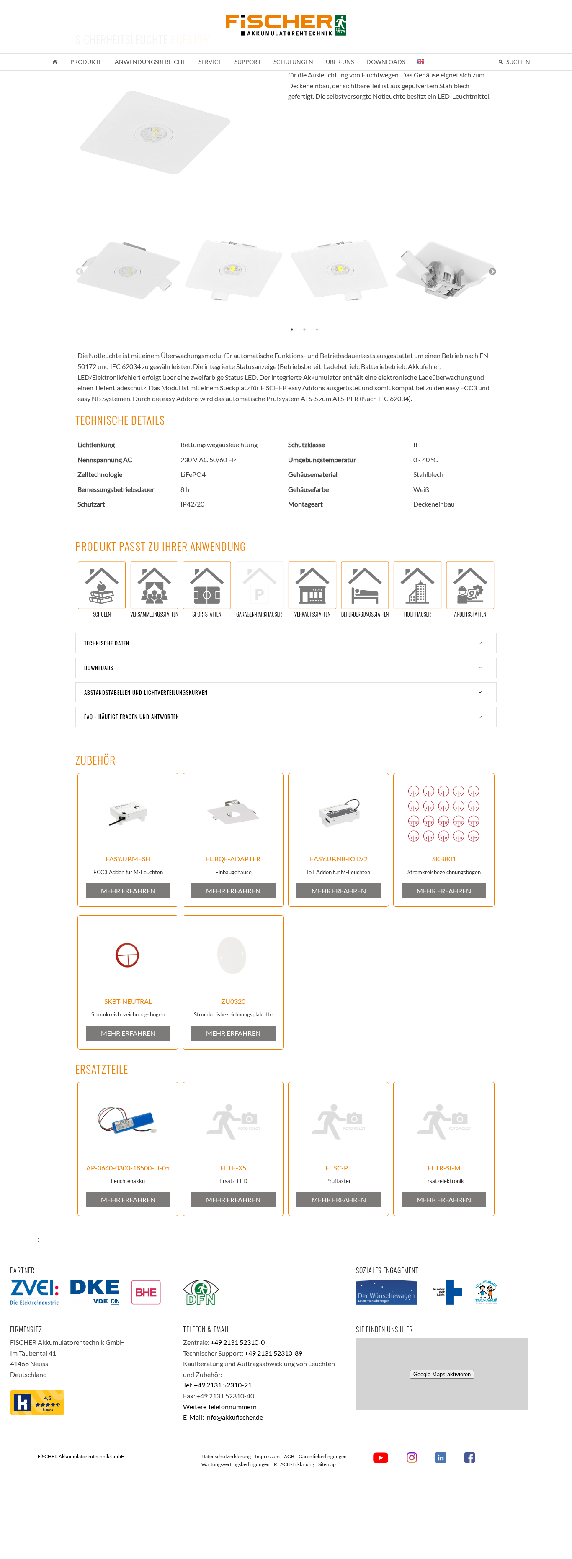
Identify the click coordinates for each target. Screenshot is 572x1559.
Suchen (518, 61)
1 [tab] (292, 329)
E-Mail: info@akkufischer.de (223, 1417)
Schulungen (293, 61)
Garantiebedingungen (323, 1456)
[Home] (55, 62)
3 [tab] (317, 329)
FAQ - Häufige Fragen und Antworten (131, 716)
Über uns (340, 61)
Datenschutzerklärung (226, 1456)
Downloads (385, 61)
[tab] (286, 643)
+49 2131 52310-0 (238, 1342)
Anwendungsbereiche (150, 61)
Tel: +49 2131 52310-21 (217, 1385)
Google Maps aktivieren (442, 1374)
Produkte (86, 61)
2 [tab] (304, 329)
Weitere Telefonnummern (220, 1407)
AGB (289, 1456)
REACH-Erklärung (294, 1464)
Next (492, 272)
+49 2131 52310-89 (273, 1353)
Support (247, 61)
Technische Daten (106, 643)
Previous (79, 272)
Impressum (267, 1456)
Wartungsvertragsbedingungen (235, 1464)
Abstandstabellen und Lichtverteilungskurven (146, 692)
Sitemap (327, 1464)
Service (210, 61)
